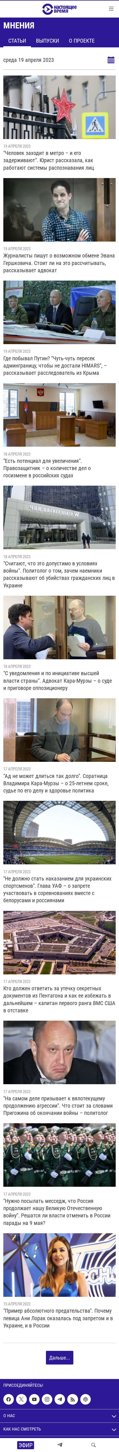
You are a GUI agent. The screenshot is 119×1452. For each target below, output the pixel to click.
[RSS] (72, 1399)
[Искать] (93, 1445)
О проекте (82, 40)
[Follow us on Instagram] (47, 1399)
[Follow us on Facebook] (8, 1399)
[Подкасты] (85, 1399)
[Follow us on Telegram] (60, 1399)
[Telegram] (59, 1445)
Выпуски (47, 40)
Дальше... (59, 1358)
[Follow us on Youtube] (34, 1399)
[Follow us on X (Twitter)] (21, 1399)
